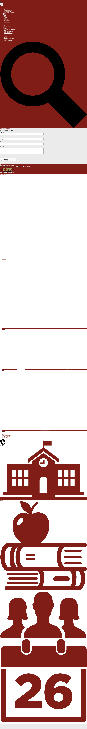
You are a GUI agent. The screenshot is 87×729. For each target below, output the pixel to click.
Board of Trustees (7, 8)
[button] (4, 6)
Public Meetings (7, 32)
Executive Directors (7, 11)
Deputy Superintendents (8, 10)
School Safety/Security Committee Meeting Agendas (9, 38)
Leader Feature (6, 25)
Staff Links (6, 21)
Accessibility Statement (6, 436)
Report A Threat (5, 437)
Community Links (7, 22)
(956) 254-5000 (20, 166)
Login (3, 439)
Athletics (5, 17)
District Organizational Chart (9, 12)
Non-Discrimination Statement (9, 40)
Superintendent (6, 9)
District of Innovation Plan (8, 31)
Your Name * (2, 132)
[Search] (43, 127)
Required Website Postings (8, 33)
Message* (2, 146)
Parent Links (6, 19)
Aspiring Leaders (7, 24)
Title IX (5, 39)
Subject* (1, 141)
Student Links (6, 20)
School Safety (6, 23)
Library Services (7, 26)
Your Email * (2, 137)
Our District (6, 7)
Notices (5, 28)
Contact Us (4, 434)
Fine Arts (5, 18)
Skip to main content (3, 0)
